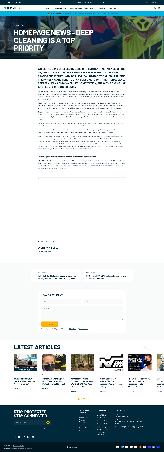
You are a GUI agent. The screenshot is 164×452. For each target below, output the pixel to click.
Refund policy (7, 448)
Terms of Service (83, 329)
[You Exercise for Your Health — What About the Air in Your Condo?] (25, 362)
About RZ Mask (102, 415)
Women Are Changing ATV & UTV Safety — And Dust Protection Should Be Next (53, 381)
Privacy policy (14, 448)
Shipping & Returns (85, 428)
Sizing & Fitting (84, 417)
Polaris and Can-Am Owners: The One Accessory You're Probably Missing (111, 382)
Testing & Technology (83, 421)
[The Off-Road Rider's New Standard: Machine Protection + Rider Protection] (140, 362)
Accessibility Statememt (101, 434)
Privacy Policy (72, 329)
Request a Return (85, 431)
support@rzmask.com (121, 416)
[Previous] (61, 2)
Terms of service (21, 448)
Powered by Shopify (18, 446)
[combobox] (153, 2)
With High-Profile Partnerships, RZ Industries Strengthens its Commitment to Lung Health (57, 277)
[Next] (103, 2)
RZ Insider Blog (102, 421)
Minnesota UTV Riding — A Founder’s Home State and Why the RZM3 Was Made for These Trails (82, 382)
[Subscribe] (48, 422)
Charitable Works (102, 430)
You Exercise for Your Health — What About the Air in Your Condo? (24, 381)
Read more (17, 388)
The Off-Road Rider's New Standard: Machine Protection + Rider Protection (139, 382)
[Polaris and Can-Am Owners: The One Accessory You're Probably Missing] (111, 362)
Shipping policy (28, 448)
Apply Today (114, 13)
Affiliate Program (102, 427)
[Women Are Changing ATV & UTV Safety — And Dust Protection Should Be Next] (54, 362)
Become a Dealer (102, 424)
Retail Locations (102, 418)
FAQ (80, 425)
